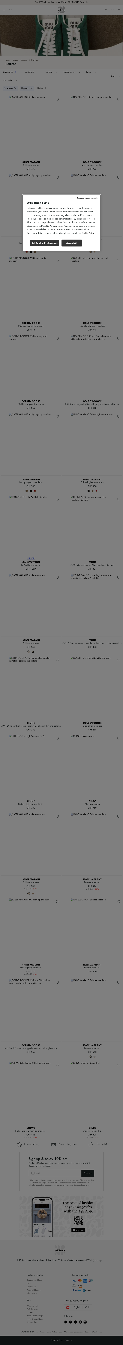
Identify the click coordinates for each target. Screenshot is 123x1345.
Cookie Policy (87, 233)
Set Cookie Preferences (44, 243)
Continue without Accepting (88, 198)
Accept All (71, 243)
